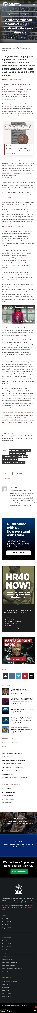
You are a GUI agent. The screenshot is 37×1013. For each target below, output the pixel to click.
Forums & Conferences (11, 623)
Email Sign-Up (6, 950)
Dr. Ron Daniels (6, 788)
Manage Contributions (8, 947)
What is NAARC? (9, 619)
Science (19, 456)
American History (14, 450)
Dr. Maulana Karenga (8, 795)
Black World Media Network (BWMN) (12, 753)
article (6, 371)
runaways (23, 280)
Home (12, 47)
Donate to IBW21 (6, 944)
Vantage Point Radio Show (9, 962)
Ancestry (9, 108)
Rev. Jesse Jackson (7, 802)
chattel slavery (14, 453)
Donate (7, 617)
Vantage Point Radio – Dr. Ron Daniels (12, 763)
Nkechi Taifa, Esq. (7, 806)
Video (4, 750)
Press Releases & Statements (10, 742)
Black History (26, 450)
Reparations (24, 14)
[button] (34, 4)
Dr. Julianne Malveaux (8, 792)
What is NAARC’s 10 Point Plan (13, 621)
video (31, 330)
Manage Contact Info (8, 956)
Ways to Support (19, 871)
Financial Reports (7, 931)
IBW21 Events (6, 984)
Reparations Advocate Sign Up (13, 628)
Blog (16, 47)
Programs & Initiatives (8, 928)
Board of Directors (7, 925)
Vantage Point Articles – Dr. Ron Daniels (13, 760)
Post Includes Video (9, 456)
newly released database (15, 104)
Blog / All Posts (6, 996)
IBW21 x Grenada (7, 756)
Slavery (25, 456)
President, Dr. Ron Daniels (9, 922)
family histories (19, 89)
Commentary (6, 990)
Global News (5, 987)
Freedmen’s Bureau (16, 195)
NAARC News (8, 626)
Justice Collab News (7, 774)
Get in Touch (5, 941)
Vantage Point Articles (8, 965)
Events (4, 746)
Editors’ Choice (6, 993)
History (22, 453)
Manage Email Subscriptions (10, 953)
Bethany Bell (27, 340)
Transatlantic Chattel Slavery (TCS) (14, 462)
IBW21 (13, 37)
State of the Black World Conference (12, 767)
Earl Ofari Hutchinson (8, 799)
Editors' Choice (13, 14)
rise (13, 84)
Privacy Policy (6, 971)
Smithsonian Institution (10, 459)
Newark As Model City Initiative (11, 770)
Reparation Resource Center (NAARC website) (15, 777)
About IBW (5, 919)
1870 (8, 214)
